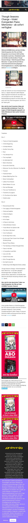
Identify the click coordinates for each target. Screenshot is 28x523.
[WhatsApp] (13, 324)
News (6, 13)
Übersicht (8, 67)
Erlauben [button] (13, 520)
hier (2, 278)
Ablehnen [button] (5, 520)
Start (2, 13)
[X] (6, 324)
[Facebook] (2, 324)
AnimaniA (9, 315)
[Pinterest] (9, 324)
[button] (2, 10)
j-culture (10, 13)
